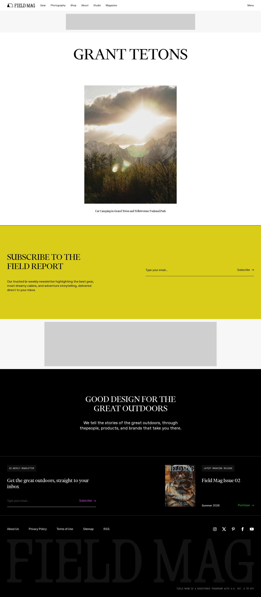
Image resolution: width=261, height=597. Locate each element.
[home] (21, 5)
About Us (13, 529)
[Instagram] (215, 529)
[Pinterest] (233, 529)
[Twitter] (224, 529)
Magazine (111, 5)
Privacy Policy (38, 529)
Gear (43, 5)
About (84, 5)
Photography (58, 5)
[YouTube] (252, 529)
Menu (251, 5)
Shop (73, 5)
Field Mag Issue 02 (221, 480)
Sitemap (88, 529)
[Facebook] (242, 529)
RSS (107, 529)
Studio (97, 5)
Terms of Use (65, 529)
